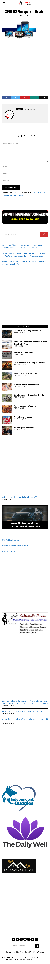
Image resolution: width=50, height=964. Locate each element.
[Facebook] (6, 97)
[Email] (43, 97)
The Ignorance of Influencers (25, 406)
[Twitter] (15, 97)
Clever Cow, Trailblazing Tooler (26, 373)
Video (16, 959)
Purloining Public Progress (24, 427)
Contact (23, 959)
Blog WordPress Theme (34, 952)
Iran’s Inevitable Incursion (23, 352)
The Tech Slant (34, 957)
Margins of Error (8, 551)
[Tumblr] (32, 939)
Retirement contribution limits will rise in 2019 (20, 497)
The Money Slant (21, 957)
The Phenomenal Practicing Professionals (30, 362)
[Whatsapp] (34, 97)
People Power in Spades (23, 416)
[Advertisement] (25, 66)
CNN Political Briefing (10, 540)
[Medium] (29, 939)
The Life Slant (8, 959)
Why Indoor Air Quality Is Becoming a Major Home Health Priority (30, 342)
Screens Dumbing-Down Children (26, 384)
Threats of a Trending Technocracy (27, 330)
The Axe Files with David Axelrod (15, 546)
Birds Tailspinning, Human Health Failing (29, 395)
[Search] (44, 234)
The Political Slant (8, 957)
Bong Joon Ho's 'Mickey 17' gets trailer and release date (24, 711)
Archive (30, 959)
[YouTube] (25, 939)
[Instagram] (21, 939)
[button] (37, 946)
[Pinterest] (25, 97)
